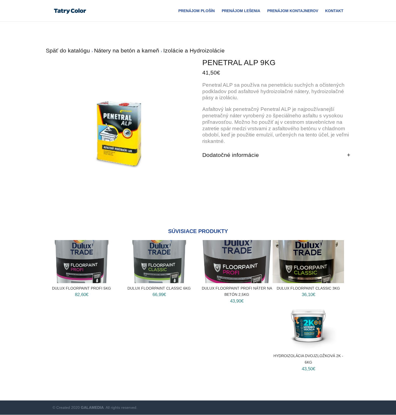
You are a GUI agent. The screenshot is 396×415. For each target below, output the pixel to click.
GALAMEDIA (92, 407)
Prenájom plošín (196, 11)
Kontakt (334, 11)
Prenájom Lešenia (241, 11)
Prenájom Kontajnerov (292, 11)
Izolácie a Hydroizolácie (194, 50)
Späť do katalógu (69, 50)
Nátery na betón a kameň (127, 50)
